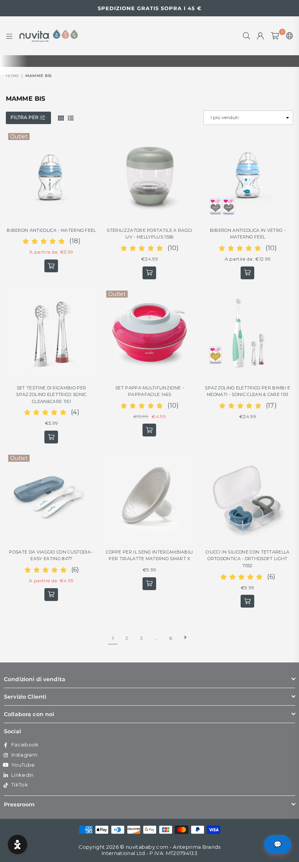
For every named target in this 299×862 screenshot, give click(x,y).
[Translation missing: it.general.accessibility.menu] (9, 36)
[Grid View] (61, 117)
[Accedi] (260, 36)
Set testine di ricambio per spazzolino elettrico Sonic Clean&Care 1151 (51, 394)
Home (12, 75)
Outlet (19, 136)
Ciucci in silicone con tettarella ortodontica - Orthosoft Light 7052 (248, 558)
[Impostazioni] (288, 36)
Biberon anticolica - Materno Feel (51, 230)
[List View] (71, 117)
